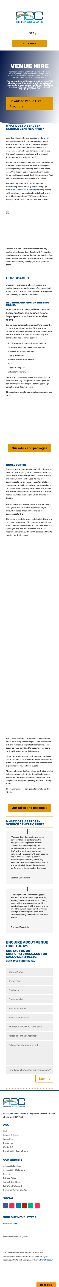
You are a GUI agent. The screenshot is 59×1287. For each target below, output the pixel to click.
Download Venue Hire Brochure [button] (25, 103)
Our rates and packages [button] (29, 448)
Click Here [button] (29, 43)
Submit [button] (44, 1078)
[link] (29, 22)
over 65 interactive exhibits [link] (23, 190)
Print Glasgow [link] (46, 1260)
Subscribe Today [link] (10, 1224)
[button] (35, 33)
